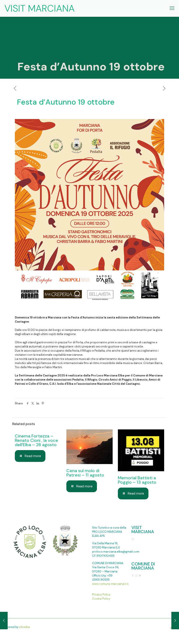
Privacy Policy (101, 594)
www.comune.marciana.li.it (110, 584)
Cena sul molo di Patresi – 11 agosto (85, 473)
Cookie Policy (101, 599)
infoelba (24, 627)
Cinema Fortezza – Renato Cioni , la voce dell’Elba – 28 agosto (36, 440)
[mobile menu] (172, 8)
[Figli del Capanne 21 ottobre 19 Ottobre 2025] (175, 620)
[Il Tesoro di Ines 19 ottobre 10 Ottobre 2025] (4, 620)
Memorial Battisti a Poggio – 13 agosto (137, 480)
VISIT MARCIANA (39, 8)
